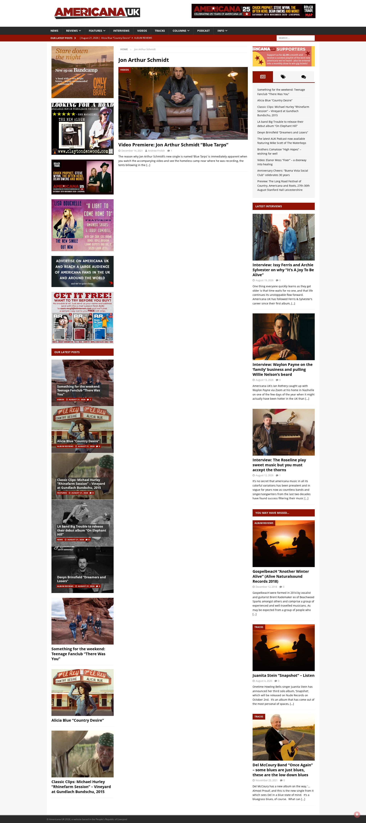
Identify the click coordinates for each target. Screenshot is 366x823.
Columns (179, 30)
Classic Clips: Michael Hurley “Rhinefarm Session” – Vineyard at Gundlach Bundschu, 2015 (81, 484)
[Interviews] (284, 237)
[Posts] (263, 76)
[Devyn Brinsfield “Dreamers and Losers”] (82, 569)
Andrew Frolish (156, 150)
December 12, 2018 (266, 586)
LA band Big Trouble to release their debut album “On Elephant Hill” (81, 530)
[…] (148, 165)
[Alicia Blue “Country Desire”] (82, 429)
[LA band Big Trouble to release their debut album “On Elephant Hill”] (82, 522)
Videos (142, 30)
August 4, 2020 (264, 681)
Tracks (160, 30)
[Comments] (303, 76)
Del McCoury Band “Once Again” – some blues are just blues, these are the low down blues (283, 769)
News (54, 30)
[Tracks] (284, 647)
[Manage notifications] (357, 815)
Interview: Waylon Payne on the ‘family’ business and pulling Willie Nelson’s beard (283, 369)
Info (221, 30)
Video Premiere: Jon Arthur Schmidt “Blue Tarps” (173, 144)
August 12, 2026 (264, 475)
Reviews (72, 30)
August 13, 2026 (264, 380)
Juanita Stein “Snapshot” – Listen (284, 675)
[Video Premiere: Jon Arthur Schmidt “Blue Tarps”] (183, 103)
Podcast (203, 30)
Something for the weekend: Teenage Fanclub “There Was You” (78, 390)
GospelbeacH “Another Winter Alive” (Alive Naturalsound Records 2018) (281, 576)
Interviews (121, 30)
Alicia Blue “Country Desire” (78, 441)
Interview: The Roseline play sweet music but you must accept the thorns (279, 464)
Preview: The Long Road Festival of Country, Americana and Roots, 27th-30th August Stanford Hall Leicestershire (283, 185)
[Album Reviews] (284, 543)
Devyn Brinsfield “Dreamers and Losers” (81, 579)
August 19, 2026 (264, 280)
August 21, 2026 (77, 399)
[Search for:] (296, 38)
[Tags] (283, 76)
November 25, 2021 (267, 780)
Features (95, 30)
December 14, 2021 (132, 150)
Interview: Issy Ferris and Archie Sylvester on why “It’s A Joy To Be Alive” (283, 269)
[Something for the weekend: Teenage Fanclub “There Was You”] (82, 383)
